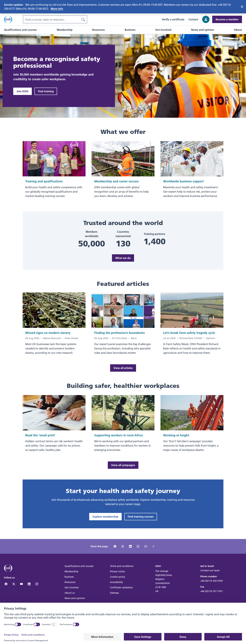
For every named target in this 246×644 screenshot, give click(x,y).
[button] (20, 30)
